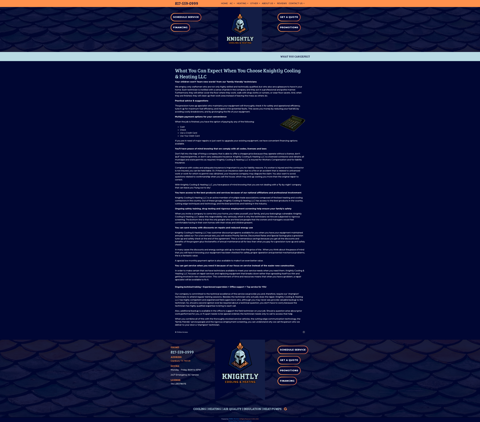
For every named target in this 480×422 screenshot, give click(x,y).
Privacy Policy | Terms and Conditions (240, 421)
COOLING (199, 409)
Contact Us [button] (296, 3)
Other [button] (254, 3)
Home (224, 3)
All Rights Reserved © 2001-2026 (249, 419)
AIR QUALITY (232, 409)
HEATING (214, 409)
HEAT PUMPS (272, 409)
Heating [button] (242, 3)
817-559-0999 (186, 3)
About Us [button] (268, 3)
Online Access (234, 419)
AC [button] (231, 3)
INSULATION (252, 409)
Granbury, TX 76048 (180, 361)
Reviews (282, 3)
